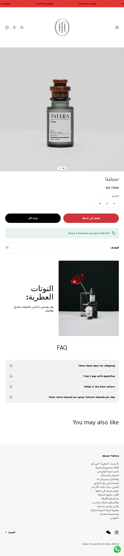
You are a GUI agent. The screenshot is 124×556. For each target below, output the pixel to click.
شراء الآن (33, 218)
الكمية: (115, 196)
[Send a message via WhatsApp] (117, 549)
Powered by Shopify (99, 544)
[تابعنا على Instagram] (116, 532)
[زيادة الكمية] (100, 203)
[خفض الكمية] (114, 203)
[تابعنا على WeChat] (108, 532)
